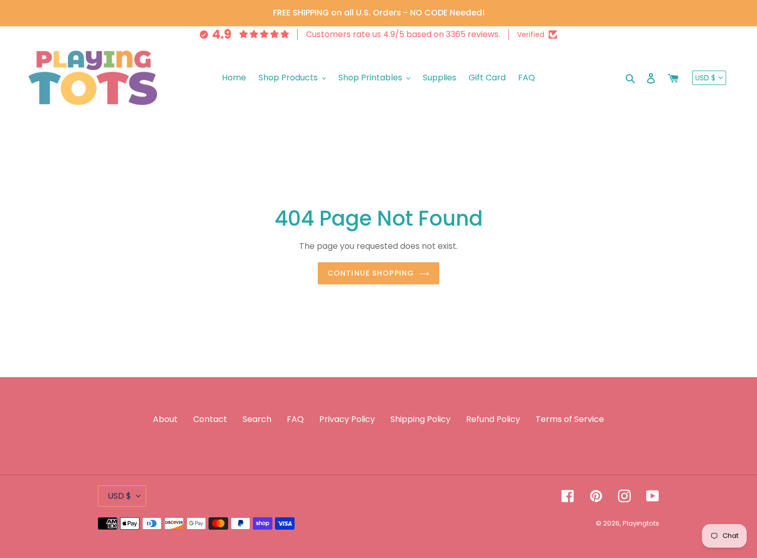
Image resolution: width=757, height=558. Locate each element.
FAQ (295, 419)
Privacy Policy (347, 419)
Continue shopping (371, 273)
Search (257, 419)
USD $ (705, 78)
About (165, 419)
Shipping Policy (420, 419)
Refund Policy (493, 419)
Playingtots (641, 523)
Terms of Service (570, 419)
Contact (210, 419)
